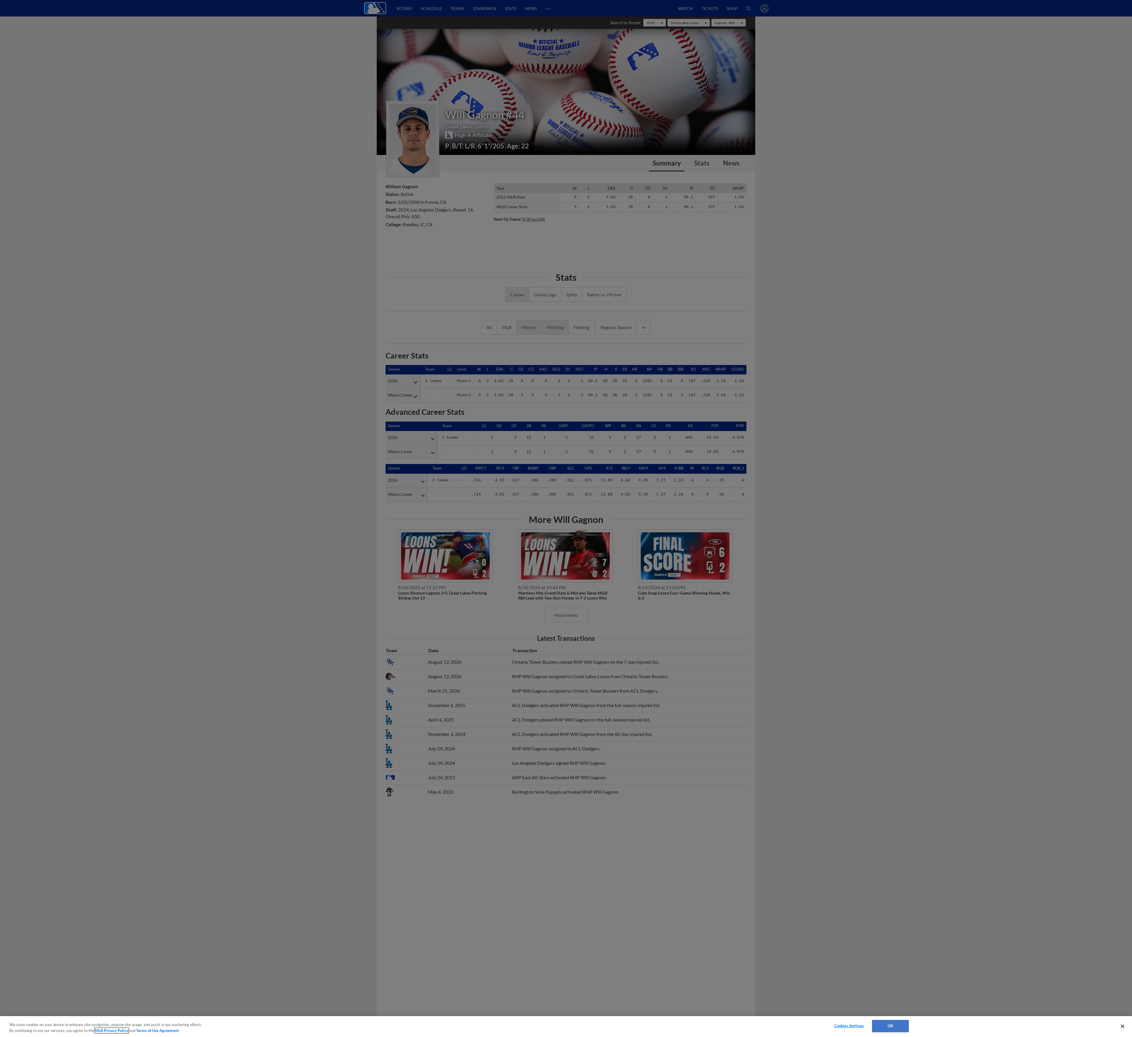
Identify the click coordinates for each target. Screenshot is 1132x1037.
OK (890, 1025)
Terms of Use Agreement (157, 1030)
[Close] (1122, 1026)
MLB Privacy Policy (111, 1030)
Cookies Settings (849, 1025)
